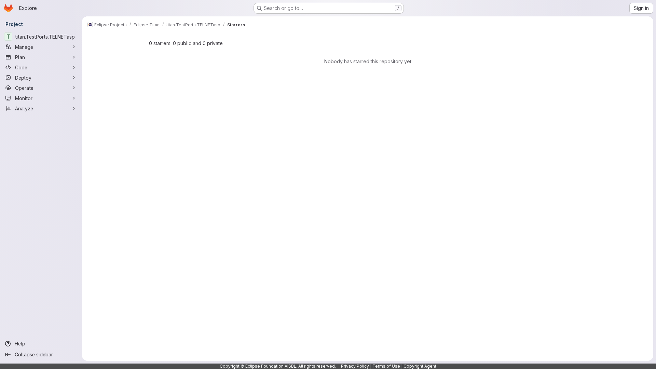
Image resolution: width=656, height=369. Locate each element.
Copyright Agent (420, 366)
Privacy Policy (355, 366)
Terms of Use (386, 366)
